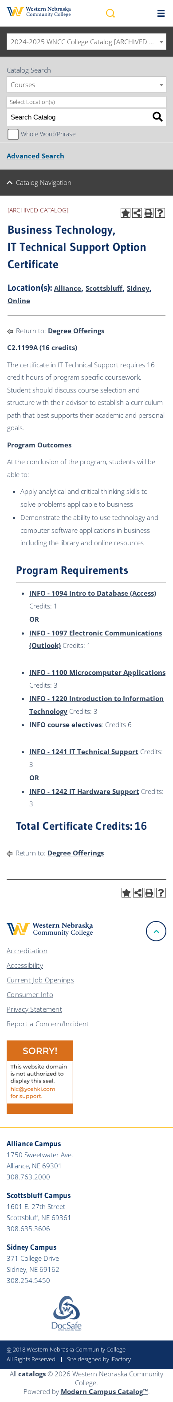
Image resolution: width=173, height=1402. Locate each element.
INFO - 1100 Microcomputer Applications (97, 672)
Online (19, 300)
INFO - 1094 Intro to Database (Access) (92, 593)
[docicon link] (66, 1328)
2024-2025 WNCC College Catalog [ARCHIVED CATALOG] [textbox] (88, 41)
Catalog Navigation (43, 182)
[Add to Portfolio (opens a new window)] (125, 213)
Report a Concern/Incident (48, 1023)
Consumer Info (30, 994)
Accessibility (25, 965)
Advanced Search (35, 155)
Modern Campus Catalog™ (104, 1391)
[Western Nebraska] (39, 12)
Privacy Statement (34, 1009)
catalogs (32, 1373)
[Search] (157, 117)
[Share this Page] (137, 213)
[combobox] (86, 41)
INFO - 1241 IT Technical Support (83, 751)
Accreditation (27, 950)
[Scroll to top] (156, 931)
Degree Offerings (76, 330)
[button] (110, 13)
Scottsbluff (104, 288)
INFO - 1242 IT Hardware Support (84, 791)
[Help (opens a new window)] (160, 213)
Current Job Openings (40, 979)
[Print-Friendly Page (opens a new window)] (148, 213)
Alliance (67, 288)
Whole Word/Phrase (48, 134)
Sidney (138, 288)
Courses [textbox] (23, 84)
